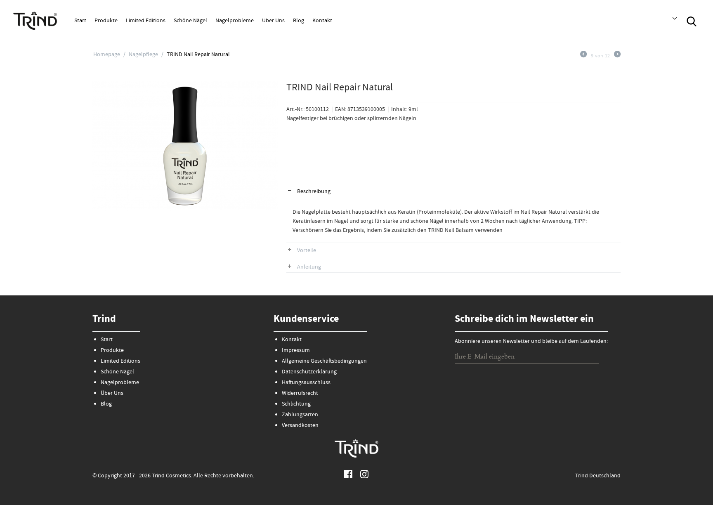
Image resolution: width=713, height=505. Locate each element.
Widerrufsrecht (300, 393)
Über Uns (273, 21)
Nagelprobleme (234, 21)
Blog (298, 21)
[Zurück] (583, 56)
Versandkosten (300, 425)
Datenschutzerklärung (309, 372)
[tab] (453, 192)
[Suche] (691, 21)
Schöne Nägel (190, 21)
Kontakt (322, 21)
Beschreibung (314, 191)
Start (80, 21)
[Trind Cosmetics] (35, 20)
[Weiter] (617, 56)
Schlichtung (296, 404)
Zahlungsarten (300, 415)
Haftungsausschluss (306, 382)
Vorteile (306, 250)
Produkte (106, 21)
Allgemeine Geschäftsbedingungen (324, 361)
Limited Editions (145, 21)
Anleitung (309, 267)
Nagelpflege (143, 54)
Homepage (106, 54)
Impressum (296, 350)
